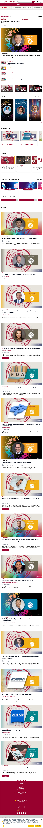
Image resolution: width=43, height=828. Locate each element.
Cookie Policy (8, 823)
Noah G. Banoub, (6, 622)
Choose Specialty (20, 4)
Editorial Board (21, 788)
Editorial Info (21, 787)
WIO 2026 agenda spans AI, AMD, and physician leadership (30, 21)
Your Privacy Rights (21, 794)
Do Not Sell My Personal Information (21, 792)
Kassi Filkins (5, 464)
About (21, 783)
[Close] (41, 820)
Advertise (21, 784)
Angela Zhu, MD (11, 350)
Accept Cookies (31, 825)
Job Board (21, 793)
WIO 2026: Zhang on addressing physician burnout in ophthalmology (10, 21)
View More (40, 16)
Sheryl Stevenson (6, 276)
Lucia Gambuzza (6, 240)
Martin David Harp (6, 427)
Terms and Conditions (21, 789)
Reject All (38, 825)
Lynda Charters (6, 501)
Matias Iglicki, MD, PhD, (7, 582)
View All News (21, 780)
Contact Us (21, 791)
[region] (21, 823)
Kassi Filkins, (5, 350)
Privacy (21, 786)
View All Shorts (39, 96)
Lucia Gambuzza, (6, 696)
